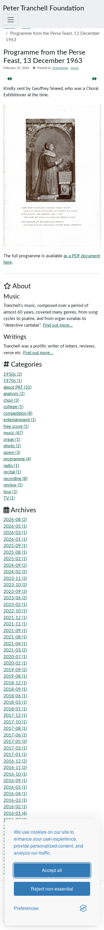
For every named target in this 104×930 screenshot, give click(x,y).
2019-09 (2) (15, 670)
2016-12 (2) (15, 761)
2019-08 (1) (15, 676)
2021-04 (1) (15, 644)
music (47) (13, 433)
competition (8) (17, 413)
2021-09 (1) (15, 631)
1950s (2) (12, 374)
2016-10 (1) (15, 774)
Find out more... (58, 325)
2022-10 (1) (15, 611)
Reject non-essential (52, 888)
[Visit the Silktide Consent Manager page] (83, 908)
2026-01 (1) (15, 539)
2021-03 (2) (15, 650)
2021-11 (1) (15, 624)
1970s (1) (12, 381)
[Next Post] (95, 79)
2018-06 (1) (15, 696)
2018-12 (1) (15, 683)
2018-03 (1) (15, 702)
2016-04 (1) (15, 794)
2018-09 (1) (15, 689)
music (75, 68)
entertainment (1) (19, 420)
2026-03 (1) (15, 533)
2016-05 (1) (15, 787)
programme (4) (17, 459)
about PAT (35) (17, 387)
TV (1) (9, 498)
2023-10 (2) (15, 585)
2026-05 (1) (15, 526)
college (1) (13, 407)
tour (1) (10, 492)
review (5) (13, 485)
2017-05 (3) (15, 741)
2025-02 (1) (15, 559)
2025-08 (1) (15, 552)
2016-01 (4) (15, 813)
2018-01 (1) (15, 709)
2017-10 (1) (15, 722)
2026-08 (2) (15, 520)
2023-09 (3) (15, 591)
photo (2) (12, 446)
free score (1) (16, 426)
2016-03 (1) (15, 800)
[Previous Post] (9, 79)
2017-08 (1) (15, 728)
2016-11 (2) (15, 768)
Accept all (52, 870)
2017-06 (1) (15, 735)
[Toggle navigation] (10, 19)
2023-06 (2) (15, 598)
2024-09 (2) (15, 565)
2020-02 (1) (15, 663)
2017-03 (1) (15, 748)
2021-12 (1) (15, 618)
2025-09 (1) (15, 546)
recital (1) (12, 472)
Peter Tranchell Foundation (43, 8)
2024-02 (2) (15, 572)
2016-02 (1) (15, 807)
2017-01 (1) (15, 754)
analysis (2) (14, 394)
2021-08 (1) (15, 637)
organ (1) (11, 439)
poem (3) (11, 452)
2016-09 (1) (15, 781)
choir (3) (11, 400)
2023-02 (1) (15, 604)
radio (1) (11, 466)
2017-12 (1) (15, 715)
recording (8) (15, 479)
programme (60, 68)
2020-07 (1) (15, 657)
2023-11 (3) (15, 578)
